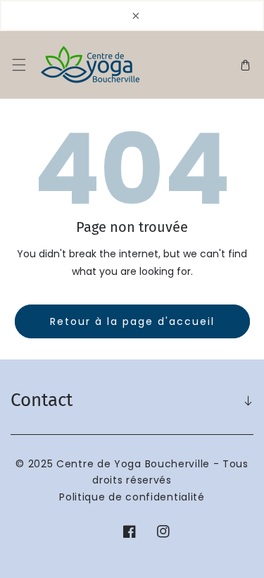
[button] (19, 65)
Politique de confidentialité (132, 497)
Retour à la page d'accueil (132, 321)
